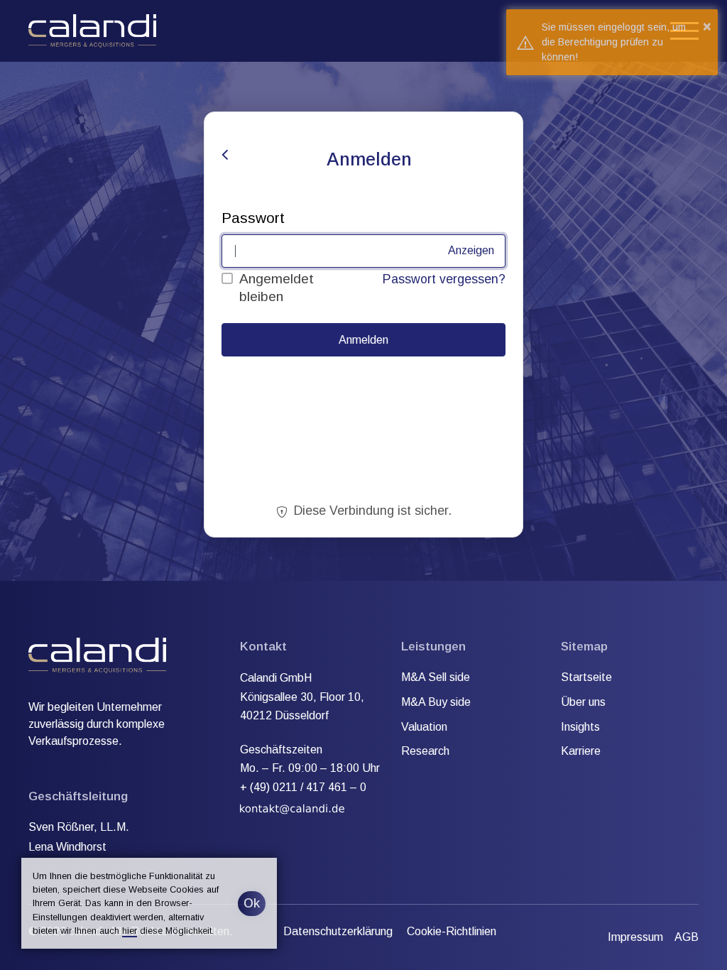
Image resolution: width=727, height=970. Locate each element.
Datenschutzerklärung (338, 931)
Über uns (583, 702)
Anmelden (363, 340)
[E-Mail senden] (293, 806)
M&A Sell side (435, 677)
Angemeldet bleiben (276, 287)
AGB (686, 937)
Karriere (581, 751)
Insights (580, 727)
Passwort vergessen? (444, 279)
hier (129, 930)
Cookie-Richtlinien (451, 931)
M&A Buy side (436, 702)
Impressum (635, 937)
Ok (252, 903)
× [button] (707, 26)
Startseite (586, 677)
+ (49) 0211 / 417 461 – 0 (303, 787)
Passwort (253, 217)
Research (425, 751)
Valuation (424, 727)
